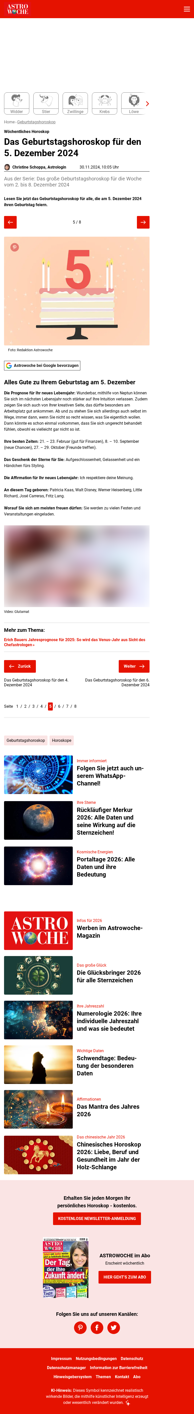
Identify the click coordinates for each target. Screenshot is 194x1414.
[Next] (145, 103)
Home (9, 122)
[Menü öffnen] (187, 9)
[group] (75, 103)
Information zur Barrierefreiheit (118, 1367)
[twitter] (113, 1327)
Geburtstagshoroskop (36, 122)
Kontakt (122, 1376)
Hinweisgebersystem (73, 1376)
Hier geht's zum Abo (125, 1277)
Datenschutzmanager (66, 1367)
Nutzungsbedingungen (96, 1358)
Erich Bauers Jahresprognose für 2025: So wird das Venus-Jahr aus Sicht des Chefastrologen (74, 642)
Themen (103, 1376)
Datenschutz (132, 1358)
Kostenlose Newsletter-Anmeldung (97, 1218)
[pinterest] (80, 1327)
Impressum (61, 1358)
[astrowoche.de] (17, 9)
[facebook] (97, 1327)
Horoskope (61, 740)
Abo (136, 1376)
